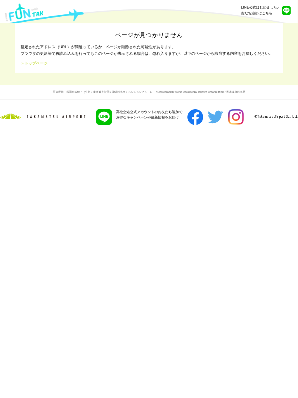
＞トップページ (34, 63)
